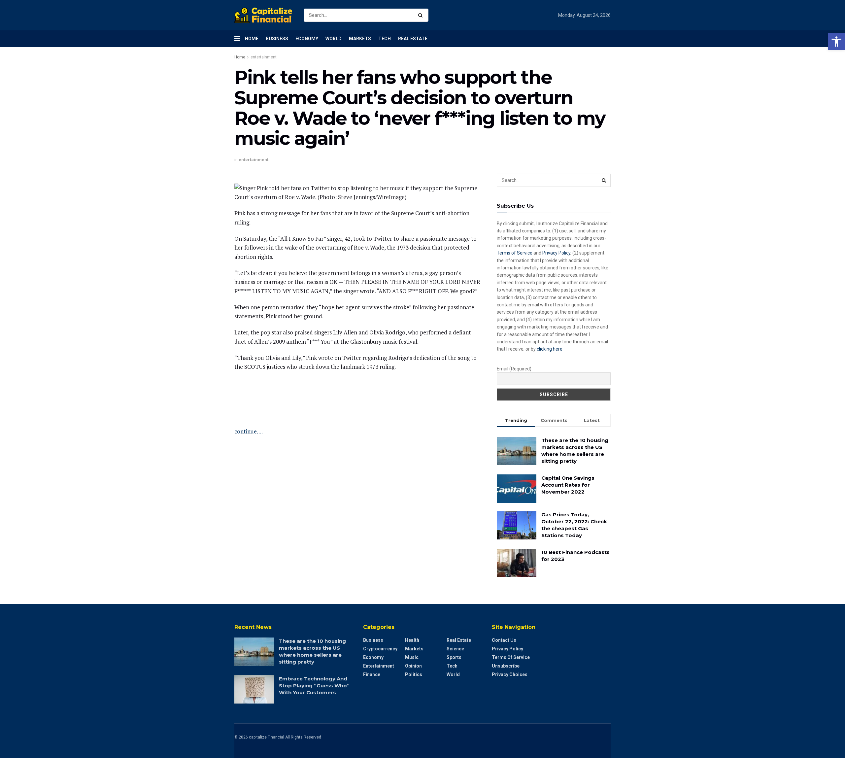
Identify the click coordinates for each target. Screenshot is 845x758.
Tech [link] (384, 38)
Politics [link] (413, 674)
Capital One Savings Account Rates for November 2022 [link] (567, 485)
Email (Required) (514, 368)
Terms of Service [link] (514, 253)
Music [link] (412, 657)
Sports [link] (454, 657)
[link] (836, 41)
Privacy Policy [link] (556, 253)
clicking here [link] (549, 349)
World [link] (333, 38)
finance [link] (371, 674)
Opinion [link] (413, 666)
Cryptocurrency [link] (380, 648)
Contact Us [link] (504, 640)
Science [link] (455, 648)
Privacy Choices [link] (509, 674)
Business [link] (277, 38)
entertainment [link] (264, 57)
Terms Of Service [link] (511, 657)
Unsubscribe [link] (506, 666)
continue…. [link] (248, 431)
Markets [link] (360, 38)
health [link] (412, 640)
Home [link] (251, 38)
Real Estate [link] (412, 38)
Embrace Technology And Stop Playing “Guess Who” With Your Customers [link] (314, 685)
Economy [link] (306, 38)
